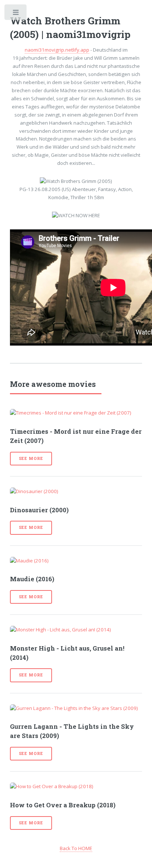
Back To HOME (76, 848)
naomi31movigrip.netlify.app (57, 49)
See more (31, 458)
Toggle (16, 14)
